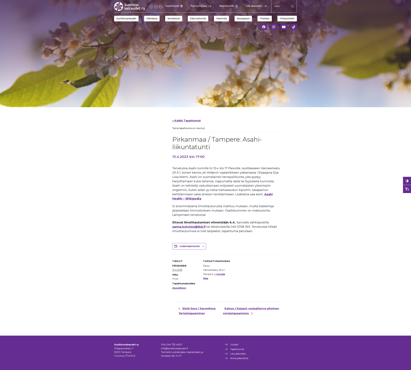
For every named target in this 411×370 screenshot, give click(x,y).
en (156, 6)
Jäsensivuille (226, 6)
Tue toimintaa (199, 6)
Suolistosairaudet (126, 18)
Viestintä (221, 18)
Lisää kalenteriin (190, 246)
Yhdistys (265, 18)
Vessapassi (243, 18)
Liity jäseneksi (254, 6)
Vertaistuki (173, 18)
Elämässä (151, 18)
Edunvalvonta (198, 18)
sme (160, 6)
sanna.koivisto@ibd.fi (189, 227)
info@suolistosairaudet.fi (174, 348)
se (151, 6)
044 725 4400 (174, 344)
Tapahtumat (172, 6)
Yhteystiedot (287, 18)
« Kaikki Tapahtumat (186, 120)
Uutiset (234, 344)
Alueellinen (179, 288)
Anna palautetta (239, 358)
